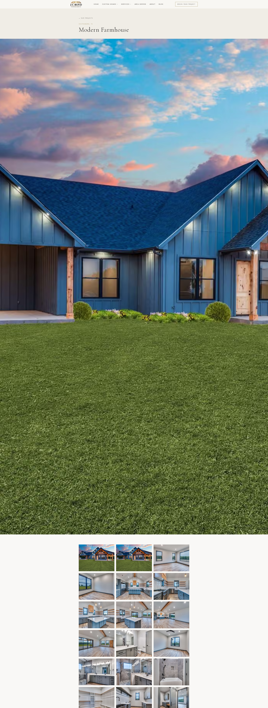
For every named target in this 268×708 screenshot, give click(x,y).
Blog (161, 4)
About (152, 4)
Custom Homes (109, 4)
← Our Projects (86, 18)
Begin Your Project (186, 4)
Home (96, 4)
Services (125, 4)
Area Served (140, 4)
